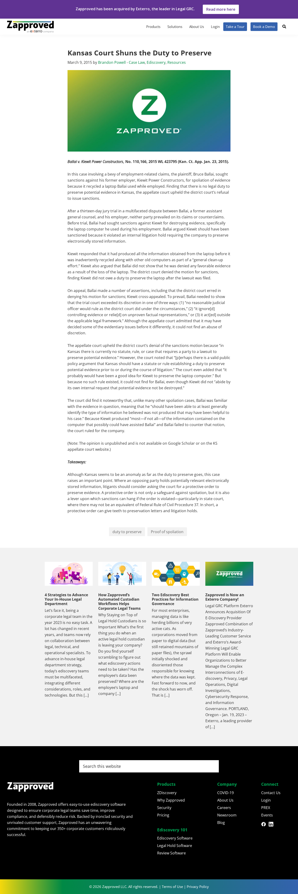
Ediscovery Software (175, 838)
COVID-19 (225, 792)
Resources (176, 62)
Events (267, 815)
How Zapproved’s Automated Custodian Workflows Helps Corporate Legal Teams (119, 601)
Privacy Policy (198, 886)
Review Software (171, 853)
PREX (265, 807)
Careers (224, 807)
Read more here (220, 9)
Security (164, 807)
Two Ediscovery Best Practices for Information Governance (175, 599)
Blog (221, 822)
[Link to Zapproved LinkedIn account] (272, 824)
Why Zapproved (171, 800)
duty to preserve (127, 531)
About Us (225, 800)
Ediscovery (156, 62)
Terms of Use (172, 886)
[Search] (284, 26)
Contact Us (271, 792)
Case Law (137, 62)
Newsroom (227, 815)
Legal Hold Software (174, 845)
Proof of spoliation (167, 531)
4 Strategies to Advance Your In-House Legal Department (66, 599)
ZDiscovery (166, 792)
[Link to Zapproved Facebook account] (265, 824)
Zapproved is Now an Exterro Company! (224, 597)
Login (266, 800)
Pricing (163, 815)
